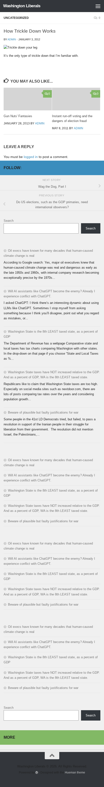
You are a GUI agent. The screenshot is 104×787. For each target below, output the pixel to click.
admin (11, 39)
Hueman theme (75, 772)
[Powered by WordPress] (36, 772)
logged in (31, 157)
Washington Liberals (21, 6)
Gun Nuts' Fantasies (18, 116)
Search (9, 220)
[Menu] (98, 6)
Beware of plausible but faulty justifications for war (43, 412)
